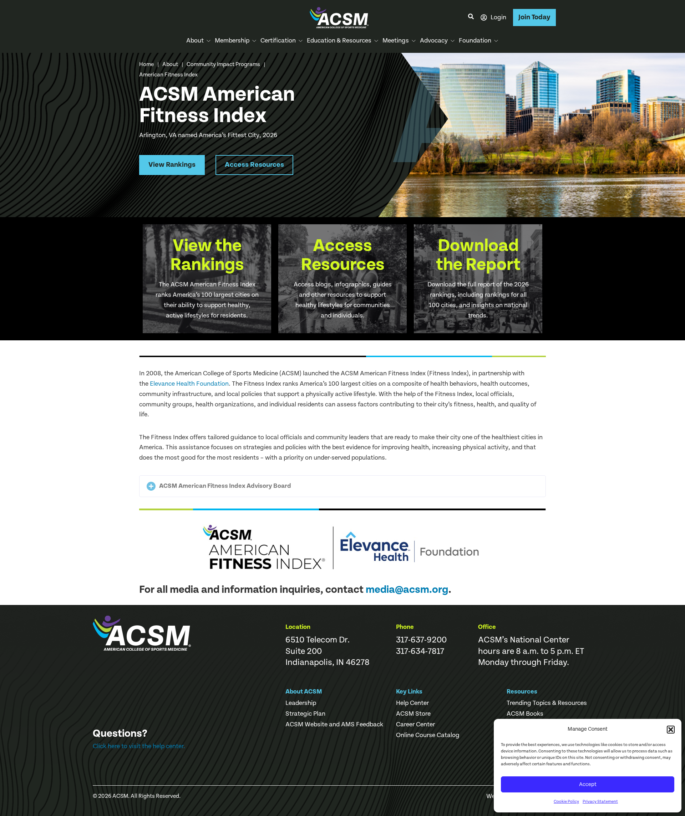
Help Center (412, 703)
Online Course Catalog (428, 735)
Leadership (300, 703)
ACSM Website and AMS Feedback (334, 724)
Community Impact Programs (223, 64)
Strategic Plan (305, 713)
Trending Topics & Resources (547, 703)
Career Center (415, 724)
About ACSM (303, 691)
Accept (588, 784)
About (170, 64)
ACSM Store (413, 713)
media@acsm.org (407, 590)
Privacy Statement (600, 801)
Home (146, 64)
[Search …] (471, 17)
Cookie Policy (566, 801)
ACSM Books (525, 713)
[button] (670, 729)
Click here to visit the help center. (139, 746)
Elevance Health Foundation (189, 383)
